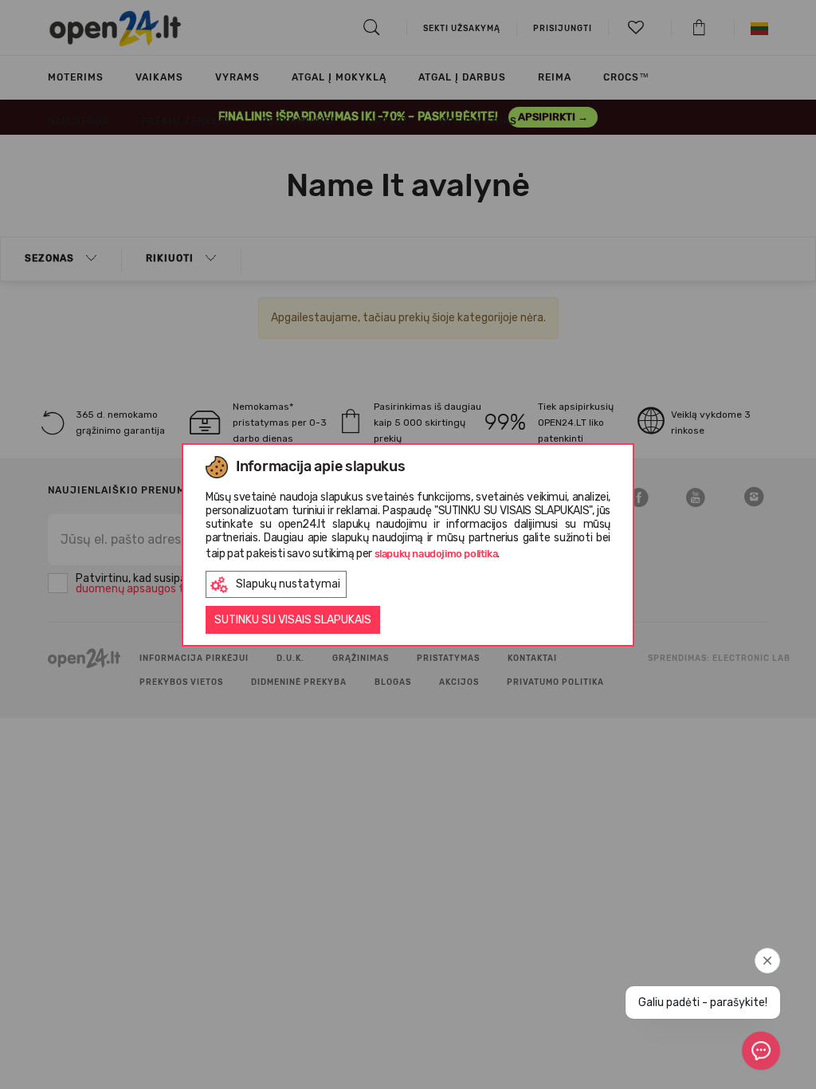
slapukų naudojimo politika (436, 554)
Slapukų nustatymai (288, 584)
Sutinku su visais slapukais (292, 620)
